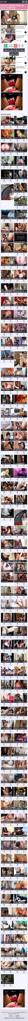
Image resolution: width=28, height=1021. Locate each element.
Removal (17, 1016)
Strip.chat (18, 31)
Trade (11, 1016)
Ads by (19, 183)
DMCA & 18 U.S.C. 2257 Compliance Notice (14, 1018)
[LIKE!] (5, 46)
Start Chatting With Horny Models (21, 27)
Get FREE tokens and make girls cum (20, 37)
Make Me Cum (19, 57)
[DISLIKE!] (15, 46)
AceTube (3, 2)
